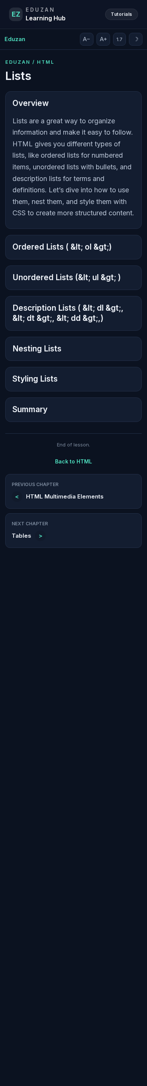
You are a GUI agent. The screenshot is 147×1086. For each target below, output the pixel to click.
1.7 (119, 39)
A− (86, 39)
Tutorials (121, 14)
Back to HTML (73, 461)
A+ (103, 39)
